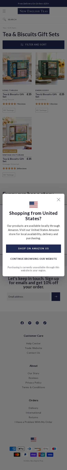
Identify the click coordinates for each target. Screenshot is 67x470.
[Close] (58, 199)
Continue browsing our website (33, 258)
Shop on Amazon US (33, 248)
